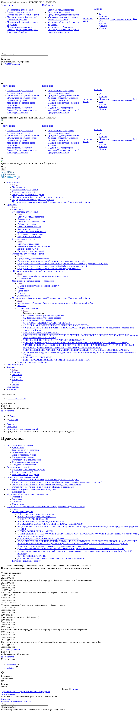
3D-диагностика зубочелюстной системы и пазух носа (22, 18)
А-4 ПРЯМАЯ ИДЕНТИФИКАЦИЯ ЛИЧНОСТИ (41, 521)
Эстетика (16, 502)
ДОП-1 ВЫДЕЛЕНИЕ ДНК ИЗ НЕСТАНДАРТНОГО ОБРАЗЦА (48, 538)
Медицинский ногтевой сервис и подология (38, 286)
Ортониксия (18, 499)
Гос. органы (102, 22)
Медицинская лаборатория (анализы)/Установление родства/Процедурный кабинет (22, 29)
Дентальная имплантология (25, 462)
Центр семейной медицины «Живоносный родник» (26, 691)
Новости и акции (88, 19)
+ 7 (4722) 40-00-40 (11, 64)
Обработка (17, 497)
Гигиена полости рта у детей (25, 474)
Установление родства (22, 511)
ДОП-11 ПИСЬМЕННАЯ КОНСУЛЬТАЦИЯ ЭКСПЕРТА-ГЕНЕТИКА (51, 558)
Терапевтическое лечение (24, 455)
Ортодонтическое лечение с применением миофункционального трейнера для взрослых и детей (57, 482)
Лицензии (104, 18)
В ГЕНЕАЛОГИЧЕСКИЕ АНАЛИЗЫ (35, 531)
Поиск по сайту (8, 707)
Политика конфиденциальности (16, 701)
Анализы (16, 509)
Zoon (75, 689)
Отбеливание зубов (21, 452)
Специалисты (116, 19)
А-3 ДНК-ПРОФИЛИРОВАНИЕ (33, 519)
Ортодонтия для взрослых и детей (23, 15)
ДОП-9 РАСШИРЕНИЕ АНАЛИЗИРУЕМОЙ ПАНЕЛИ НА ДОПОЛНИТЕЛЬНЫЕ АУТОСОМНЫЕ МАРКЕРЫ (71, 548)
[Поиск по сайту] (2, 57)
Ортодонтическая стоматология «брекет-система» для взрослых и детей (45, 479)
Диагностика (18, 447)
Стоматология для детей (18, 12)
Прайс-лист (47, 5)
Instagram (13, 419)
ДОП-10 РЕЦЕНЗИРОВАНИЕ (32, 556)
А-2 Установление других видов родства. (37, 516)
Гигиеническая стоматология (25, 450)
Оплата (102, 28)
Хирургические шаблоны (24, 465)
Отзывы (103, 26)
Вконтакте (14, 416)
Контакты (127, 19)
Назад (15, 185)
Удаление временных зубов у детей (28, 469)
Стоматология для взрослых (20, 10)
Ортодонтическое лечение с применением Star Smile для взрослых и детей (46, 484)
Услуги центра (8, 5)
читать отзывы (8, 694)
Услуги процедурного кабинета (26, 561)
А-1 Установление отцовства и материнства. (38, 514)
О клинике (103, 14)
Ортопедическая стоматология (26, 460)
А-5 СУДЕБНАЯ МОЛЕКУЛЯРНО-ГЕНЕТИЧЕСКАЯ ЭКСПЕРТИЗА (50, 524)
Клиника (98, 9)
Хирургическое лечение (23, 457)
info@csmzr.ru (7, 411)
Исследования (18, 492)
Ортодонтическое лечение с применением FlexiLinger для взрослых (43, 487)
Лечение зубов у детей (22, 472)
